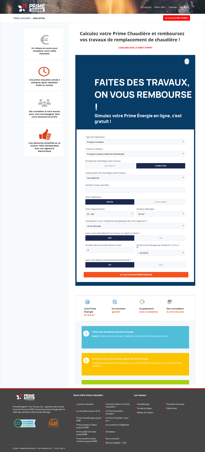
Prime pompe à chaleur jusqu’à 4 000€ (86, 426)
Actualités (184, 7)
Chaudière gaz (143, 404)
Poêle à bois (171, 408)
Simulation (146, 7)
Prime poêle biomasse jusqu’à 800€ (86, 433)
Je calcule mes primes (176, 18)
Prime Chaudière (22, 18)
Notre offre (160, 7)
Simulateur (110, 431)
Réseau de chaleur (145, 412)
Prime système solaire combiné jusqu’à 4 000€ (86, 440)
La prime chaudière (84, 404)
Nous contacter (112, 438)
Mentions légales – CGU (116, 442)
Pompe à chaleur (144, 408)
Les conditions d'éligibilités (117, 424)
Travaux (172, 7)
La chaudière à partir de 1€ (88, 411)
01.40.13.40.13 (59, 448)
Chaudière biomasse (175, 404)
